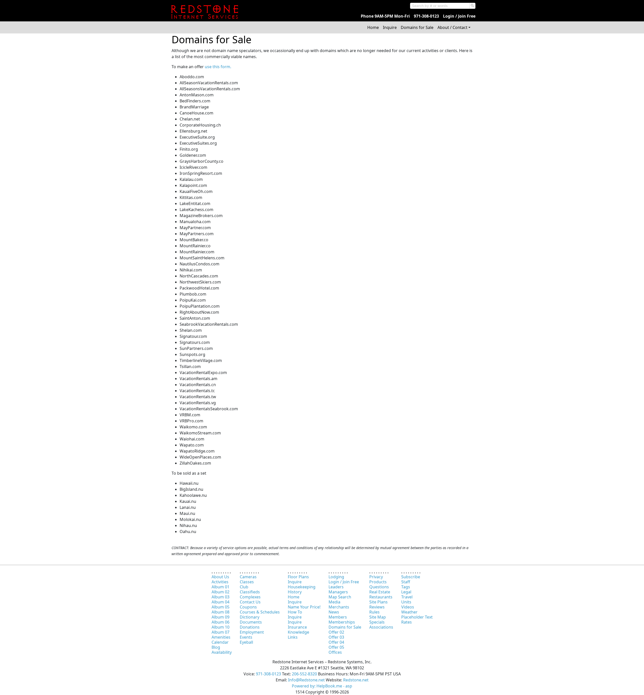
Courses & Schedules (260, 612)
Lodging (336, 577)
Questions (379, 587)
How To (295, 612)
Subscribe (410, 577)
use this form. (218, 66)
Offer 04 (336, 642)
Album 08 (220, 612)
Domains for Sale (417, 27)
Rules (374, 612)
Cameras (248, 577)
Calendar (220, 642)
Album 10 (220, 627)
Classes (247, 582)
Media (334, 602)
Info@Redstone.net (306, 680)
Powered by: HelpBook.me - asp (322, 686)
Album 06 (220, 622)
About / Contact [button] (452, 27)
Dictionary (249, 617)
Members (338, 617)
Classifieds (250, 592)
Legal (406, 592)
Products (378, 582)
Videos (407, 607)
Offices (335, 652)
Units (406, 602)
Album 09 (220, 617)
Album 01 (220, 587)
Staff (405, 582)
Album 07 (220, 632)
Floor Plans (298, 577)
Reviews (377, 607)
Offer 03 (336, 637)
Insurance (297, 627)
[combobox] (440, 6)
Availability (222, 652)
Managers (338, 592)
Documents (251, 622)
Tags (405, 587)
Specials (377, 622)
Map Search (340, 597)
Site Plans (378, 602)
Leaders (336, 587)
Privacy (376, 577)
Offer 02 (336, 632)
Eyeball (246, 642)
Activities (220, 582)
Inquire (390, 27)
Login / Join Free (459, 16)
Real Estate (379, 592)
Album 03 (220, 597)
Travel (407, 597)
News (334, 612)
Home (373, 27)
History (295, 592)
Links (293, 637)
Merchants (339, 607)
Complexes (250, 597)
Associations (381, 627)
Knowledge (298, 632)
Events (246, 637)
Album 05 (220, 607)
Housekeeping (301, 587)
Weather (409, 612)
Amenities (221, 637)
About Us (220, 577)
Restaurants (380, 597)
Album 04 (220, 602)
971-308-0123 (426, 16)
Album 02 (220, 592)
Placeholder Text (417, 617)
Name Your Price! (304, 607)
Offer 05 (336, 647)
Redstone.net (356, 680)
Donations (250, 627)
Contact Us (250, 602)
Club (244, 587)
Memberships (342, 622)
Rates (406, 622)
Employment (252, 632)
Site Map (377, 617)
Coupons (248, 607)
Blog (216, 647)
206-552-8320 (304, 674)
